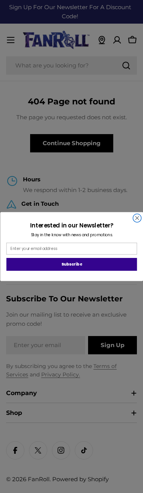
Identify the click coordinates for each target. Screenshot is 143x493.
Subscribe (71, 264)
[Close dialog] (137, 218)
